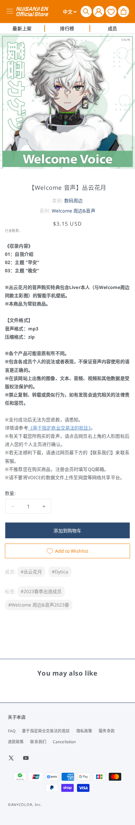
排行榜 (67, 28)
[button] (86, 11)
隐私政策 (84, 731)
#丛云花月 (31, 572)
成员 (112, 28)
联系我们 (38, 742)
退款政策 (16, 742)
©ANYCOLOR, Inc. (25, 804)
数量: (10, 493)
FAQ (11, 731)
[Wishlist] (111, 11)
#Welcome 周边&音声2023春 (38, 605)
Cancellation (64, 742)
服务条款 (106, 731)
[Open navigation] (11, 11)
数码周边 (73, 200)
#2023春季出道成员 (41, 591)
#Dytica (60, 572)
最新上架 (21, 28)
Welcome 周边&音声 (73, 211)
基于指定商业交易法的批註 (45, 731)
